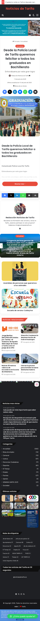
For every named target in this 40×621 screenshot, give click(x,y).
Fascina (6, 553)
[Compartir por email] (35, 92)
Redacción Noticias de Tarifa (20, 75)
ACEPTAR (20, 619)
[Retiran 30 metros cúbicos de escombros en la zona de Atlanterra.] (10, 359)
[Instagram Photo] (8, 389)
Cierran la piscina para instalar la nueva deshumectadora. (29, 368)
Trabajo (15, 557)
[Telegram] (30, 92)
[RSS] (24, 594)
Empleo (5, 472)
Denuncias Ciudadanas (11, 462)
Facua (25, 549)
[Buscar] (3, 15)
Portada (16, 41)
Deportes (6, 465)
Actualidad (24, 41)
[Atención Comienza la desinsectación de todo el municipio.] (29, 328)
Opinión (5, 479)
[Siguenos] (37, 384)
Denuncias (7, 546)
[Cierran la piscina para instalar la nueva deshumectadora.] (29, 359)
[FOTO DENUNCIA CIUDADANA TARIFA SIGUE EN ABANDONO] (7, 506)
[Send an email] (29, 75)
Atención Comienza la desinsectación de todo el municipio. (29, 337)
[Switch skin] (34, 15)
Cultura (5, 459)
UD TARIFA (25, 557)
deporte (17, 546)
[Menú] (37, 15)
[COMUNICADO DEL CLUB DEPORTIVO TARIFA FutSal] (32, 519)
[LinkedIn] (15, 92)
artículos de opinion (22, 538)
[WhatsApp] (25, 92)
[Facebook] (5, 92)
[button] (22, 616)
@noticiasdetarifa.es (20, 577)
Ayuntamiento (8, 542)
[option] (20, 246)
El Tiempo (6, 469)
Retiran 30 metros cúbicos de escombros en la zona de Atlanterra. (10, 369)
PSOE (28, 553)
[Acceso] (30, 15)
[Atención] (32, 506)
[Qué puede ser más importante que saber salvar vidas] (7, 498)
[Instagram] (21, 594)
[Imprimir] (35, 195)
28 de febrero (8, 538)
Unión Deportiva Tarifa (10, 560)
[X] (10, 92)
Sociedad (6, 485)
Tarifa (23, 606)
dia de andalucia (29, 546)
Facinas (5, 475)
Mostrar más (19, 184)
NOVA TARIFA (17, 553)
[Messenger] (20, 92)
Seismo (6, 557)
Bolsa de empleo (8, 452)
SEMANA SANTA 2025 (10, 482)
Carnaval (6, 455)
